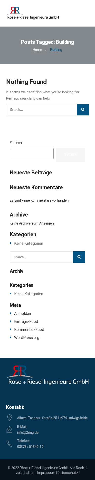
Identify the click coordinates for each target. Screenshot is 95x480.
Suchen (16, 142)
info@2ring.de (27, 432)
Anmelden (22, 313)
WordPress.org (26, 337)
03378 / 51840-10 (30, 447)
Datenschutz (67, 473)
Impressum (46, 473)
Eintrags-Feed (26, 321)
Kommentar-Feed (29, 329)
